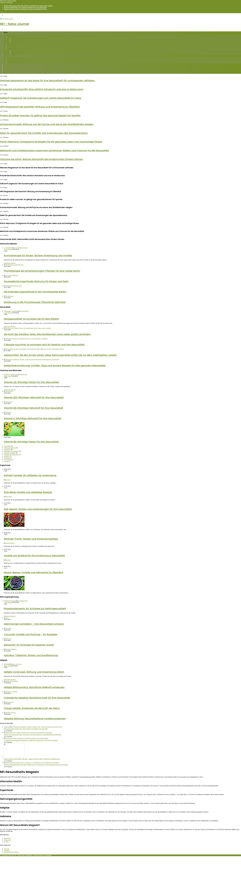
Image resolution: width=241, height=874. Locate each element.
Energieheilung (12, 44)
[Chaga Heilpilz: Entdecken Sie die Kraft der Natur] (8, 702)
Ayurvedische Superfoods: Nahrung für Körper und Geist (36, 281)
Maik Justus (7, 376)
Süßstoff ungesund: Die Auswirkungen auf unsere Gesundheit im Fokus (25, 9)
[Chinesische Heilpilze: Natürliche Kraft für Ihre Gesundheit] (10, 691)
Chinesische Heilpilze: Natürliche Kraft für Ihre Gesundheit (37, 697)
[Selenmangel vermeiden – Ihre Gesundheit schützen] (6, 618)
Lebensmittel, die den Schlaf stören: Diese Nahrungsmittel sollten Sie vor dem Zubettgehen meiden (60, 355)
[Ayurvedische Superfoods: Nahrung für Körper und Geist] (11, 275)
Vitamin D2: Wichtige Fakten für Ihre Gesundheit (31, 382)
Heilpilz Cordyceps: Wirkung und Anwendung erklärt (34, 671)
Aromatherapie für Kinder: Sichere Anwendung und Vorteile (38, 255)
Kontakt (6, 841)
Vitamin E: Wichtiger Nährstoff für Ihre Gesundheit (32, 418)
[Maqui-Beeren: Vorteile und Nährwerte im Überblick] (14, 589)
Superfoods (7, 68)
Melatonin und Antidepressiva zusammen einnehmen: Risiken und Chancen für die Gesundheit (54, 150)
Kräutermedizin (16, 52)
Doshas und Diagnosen (18, 40)
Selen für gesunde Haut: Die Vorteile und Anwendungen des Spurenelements (44, 133)
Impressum (7, 838)
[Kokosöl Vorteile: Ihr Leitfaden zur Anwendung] (7, 480)
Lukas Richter (8, 249)
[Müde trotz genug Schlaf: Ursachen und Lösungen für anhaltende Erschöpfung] (28, 732)
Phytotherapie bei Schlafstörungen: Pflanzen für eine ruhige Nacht (42, 270)
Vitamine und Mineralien (11, 69)
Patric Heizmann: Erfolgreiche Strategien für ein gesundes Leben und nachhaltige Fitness (51, 141)
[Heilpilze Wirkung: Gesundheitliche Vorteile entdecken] (10, 712)
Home (5, 32)
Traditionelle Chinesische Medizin (18, 49)
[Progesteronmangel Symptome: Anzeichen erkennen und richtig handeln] (26, 738)
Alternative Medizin (10, 34)
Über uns (6, 848)
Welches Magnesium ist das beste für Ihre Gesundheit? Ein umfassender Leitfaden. (28, 6)
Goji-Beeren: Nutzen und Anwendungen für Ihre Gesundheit (38, 509)
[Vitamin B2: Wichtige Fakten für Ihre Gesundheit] (14, 435)
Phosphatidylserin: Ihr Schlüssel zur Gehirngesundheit (35, 608)
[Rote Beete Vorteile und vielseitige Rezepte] (8, 496)
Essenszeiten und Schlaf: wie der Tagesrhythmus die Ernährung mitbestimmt (32, 759)
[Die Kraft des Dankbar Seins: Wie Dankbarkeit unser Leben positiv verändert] (27, 328)
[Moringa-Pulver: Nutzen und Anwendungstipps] (9, 543)
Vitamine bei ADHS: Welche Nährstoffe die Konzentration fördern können (41, 159)
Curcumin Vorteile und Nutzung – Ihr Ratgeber (31, 634)
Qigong (13, 54)
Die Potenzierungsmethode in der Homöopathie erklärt (35, 291)
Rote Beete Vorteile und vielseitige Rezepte (28, 492)
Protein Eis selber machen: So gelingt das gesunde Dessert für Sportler (40, 115)
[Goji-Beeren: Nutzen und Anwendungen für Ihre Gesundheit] (14, 526)
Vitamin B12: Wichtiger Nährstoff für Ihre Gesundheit (34, 397)
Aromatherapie (12, 35)
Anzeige (6, 461)
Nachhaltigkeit (8, 459)
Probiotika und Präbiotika (11, 66)
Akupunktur (15, 51)
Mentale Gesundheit (13, 61)
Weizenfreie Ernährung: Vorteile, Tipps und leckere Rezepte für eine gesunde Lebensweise (55, 365)
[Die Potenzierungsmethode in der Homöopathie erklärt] (13, 285)
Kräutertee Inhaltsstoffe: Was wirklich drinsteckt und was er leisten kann (25, 7)
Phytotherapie (12, 47)
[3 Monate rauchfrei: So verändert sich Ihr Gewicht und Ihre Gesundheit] (26, 338)
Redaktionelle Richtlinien (11, 852)
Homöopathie (12, 46)
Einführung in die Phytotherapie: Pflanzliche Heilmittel (35, 302)
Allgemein (7, 458)
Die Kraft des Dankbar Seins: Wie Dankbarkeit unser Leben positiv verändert (47, 334)
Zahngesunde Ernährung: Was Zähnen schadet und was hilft (26, 729)
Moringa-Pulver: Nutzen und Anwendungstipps (31, 538)
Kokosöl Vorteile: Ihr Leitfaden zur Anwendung (30, 475)
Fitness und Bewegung (14, 59)
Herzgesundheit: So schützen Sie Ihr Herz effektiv (31, 318)
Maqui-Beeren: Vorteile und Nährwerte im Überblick (33, 572)
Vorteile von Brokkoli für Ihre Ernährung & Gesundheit (34, 555)
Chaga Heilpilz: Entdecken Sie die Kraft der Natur (32, 708)
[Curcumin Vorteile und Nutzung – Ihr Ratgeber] (7, 628)
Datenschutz (7, 840)
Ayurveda (10, 37)
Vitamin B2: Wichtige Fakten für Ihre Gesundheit (31, 441)
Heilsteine (7, 73)
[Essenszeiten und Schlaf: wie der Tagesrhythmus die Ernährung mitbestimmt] (14, 757)
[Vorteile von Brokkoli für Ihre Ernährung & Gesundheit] (7, 560)
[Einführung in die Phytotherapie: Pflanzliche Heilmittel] (8, 296)
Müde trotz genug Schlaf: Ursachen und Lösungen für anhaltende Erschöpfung (32, 735)
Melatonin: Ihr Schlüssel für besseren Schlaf (29, 644)
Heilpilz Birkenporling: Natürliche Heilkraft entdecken (34, 687)
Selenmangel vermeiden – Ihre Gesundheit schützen (34, 623)
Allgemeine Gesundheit (15, 57)
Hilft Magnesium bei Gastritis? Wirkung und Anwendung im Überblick (40, 106)
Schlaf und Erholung (14, 63)
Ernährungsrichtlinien (17, 42)
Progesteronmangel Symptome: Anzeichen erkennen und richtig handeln (31, 740)
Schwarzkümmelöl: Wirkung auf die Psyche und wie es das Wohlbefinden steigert (46, 124)
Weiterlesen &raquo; (10, 263)
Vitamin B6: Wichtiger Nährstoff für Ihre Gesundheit (33, 408)
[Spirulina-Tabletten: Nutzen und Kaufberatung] (10, 649)
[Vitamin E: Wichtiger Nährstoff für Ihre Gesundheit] (7, 412)
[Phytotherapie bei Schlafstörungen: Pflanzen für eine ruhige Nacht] (13, 265)
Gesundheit (7, 56)
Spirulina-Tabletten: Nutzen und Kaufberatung (31, 655)
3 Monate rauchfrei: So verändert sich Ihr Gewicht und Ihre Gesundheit (44, 344)
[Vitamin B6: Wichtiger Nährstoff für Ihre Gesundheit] (8, 402)
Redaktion (7, 850)
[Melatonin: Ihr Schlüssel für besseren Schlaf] (7, 639)
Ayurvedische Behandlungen (20, 39)
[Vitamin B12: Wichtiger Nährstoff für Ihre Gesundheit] (8, 391)
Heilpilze (6, 71)
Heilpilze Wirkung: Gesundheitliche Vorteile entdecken (35, 718)
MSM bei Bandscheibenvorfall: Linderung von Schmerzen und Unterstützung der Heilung (36, 765)
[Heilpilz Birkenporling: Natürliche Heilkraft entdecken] (11, 681)
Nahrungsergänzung (10, 64)
